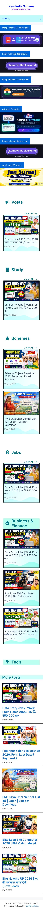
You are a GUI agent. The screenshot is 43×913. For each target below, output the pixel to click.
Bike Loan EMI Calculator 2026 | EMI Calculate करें (19, 595)
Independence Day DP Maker (15, 28)
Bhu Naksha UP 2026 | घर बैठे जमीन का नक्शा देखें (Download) (21, 241)
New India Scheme (21, 6)
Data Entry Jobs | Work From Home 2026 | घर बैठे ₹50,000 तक (21, 307)
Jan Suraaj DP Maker (12, 165)
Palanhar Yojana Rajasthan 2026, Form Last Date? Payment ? (19, 376)
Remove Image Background (15, 54)
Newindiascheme (32, 906)
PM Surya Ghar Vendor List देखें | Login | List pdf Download (20, 421)
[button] (40, 18)
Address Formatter (11, 109)
